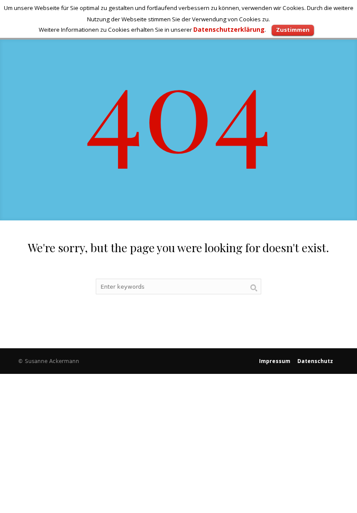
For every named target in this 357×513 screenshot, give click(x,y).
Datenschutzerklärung (229, 29)
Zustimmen (293, 29)
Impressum (274, 361)
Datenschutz (315, 361)
